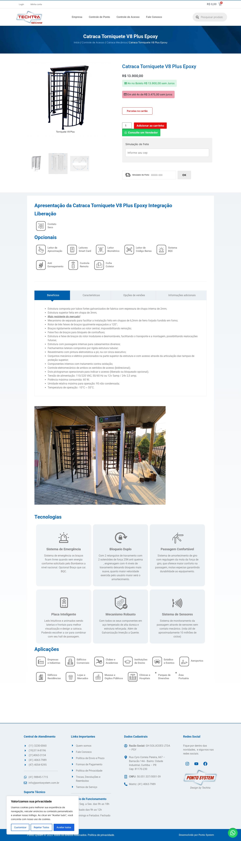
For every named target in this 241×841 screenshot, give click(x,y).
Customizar (20, 827)
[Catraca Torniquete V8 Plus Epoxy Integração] (69, 99)
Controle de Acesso (128, 17)
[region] (43, 815)
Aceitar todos (64, 827)
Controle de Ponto (99, 17)
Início (77, 42)
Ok (184, 175)
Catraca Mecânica (117, 42)
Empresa (77, 17)
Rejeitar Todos (41, 827)
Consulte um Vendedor (143, 132)
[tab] (52, 295)
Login (21, 4)
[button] (141, 132)
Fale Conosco (154, 17)
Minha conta (36, 4)
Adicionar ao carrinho (150, 125)
